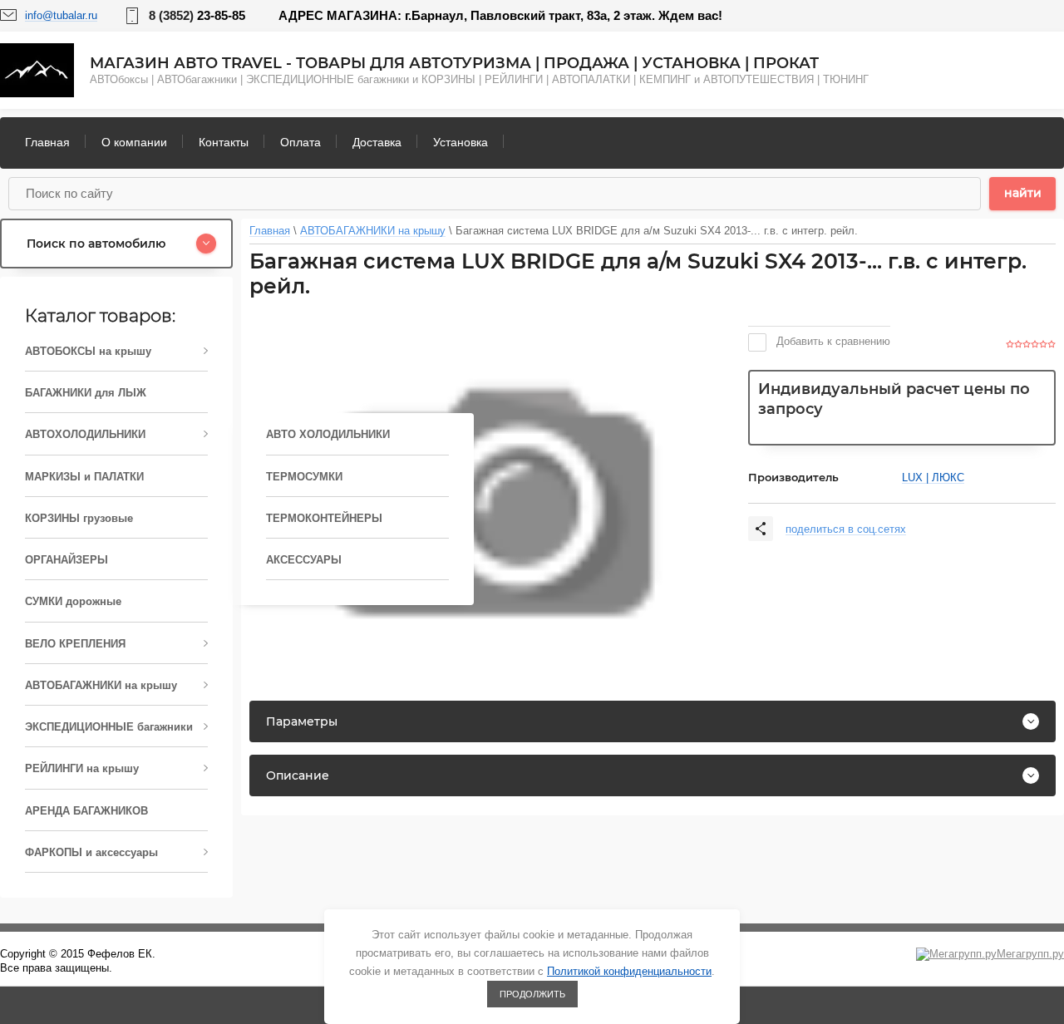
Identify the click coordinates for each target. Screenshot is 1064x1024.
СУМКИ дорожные (73, 601)
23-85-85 (197, 15)
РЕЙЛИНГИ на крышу (82, 768)
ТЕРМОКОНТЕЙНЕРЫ (324, 518)
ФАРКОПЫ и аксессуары (91, 852)
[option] (490, 502)
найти (1023, 192)
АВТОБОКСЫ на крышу (88, 351)
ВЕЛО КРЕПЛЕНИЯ (75, 644)
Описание (297, 775)
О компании (134, 142)
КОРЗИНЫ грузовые (79, 518)
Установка (460, 142)
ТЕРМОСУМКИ (304, 476)
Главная (47, 142)
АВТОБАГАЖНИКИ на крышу (101, 685)
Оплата (300, 142)
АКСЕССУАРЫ (304, 560)
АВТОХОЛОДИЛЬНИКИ (85, 434)
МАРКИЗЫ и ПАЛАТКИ (84, 476)
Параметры (301, 721)
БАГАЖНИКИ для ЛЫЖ (85, 392)
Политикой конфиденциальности (629, 971)
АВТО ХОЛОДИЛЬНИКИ (328, 434)
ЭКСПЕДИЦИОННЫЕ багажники (109, 727)
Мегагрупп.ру (1030, 954)
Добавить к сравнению (831, 341)
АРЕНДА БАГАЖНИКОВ (86, 811)
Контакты (224, 142)
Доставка (376, 142)
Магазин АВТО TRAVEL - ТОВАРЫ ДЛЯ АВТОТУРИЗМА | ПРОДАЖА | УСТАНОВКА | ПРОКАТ (454, 63)
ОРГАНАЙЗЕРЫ (66, 560)
